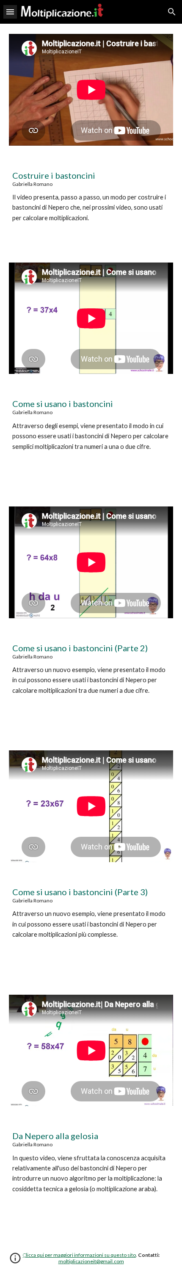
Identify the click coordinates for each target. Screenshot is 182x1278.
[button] (10, 11)
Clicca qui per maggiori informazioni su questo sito (79, 1255)
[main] (91, 204)
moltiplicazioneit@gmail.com (91, 1261)
